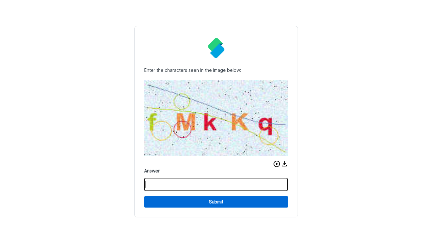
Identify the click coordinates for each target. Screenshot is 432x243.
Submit (216, 201)
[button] (277, 164)
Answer (152, 170)
